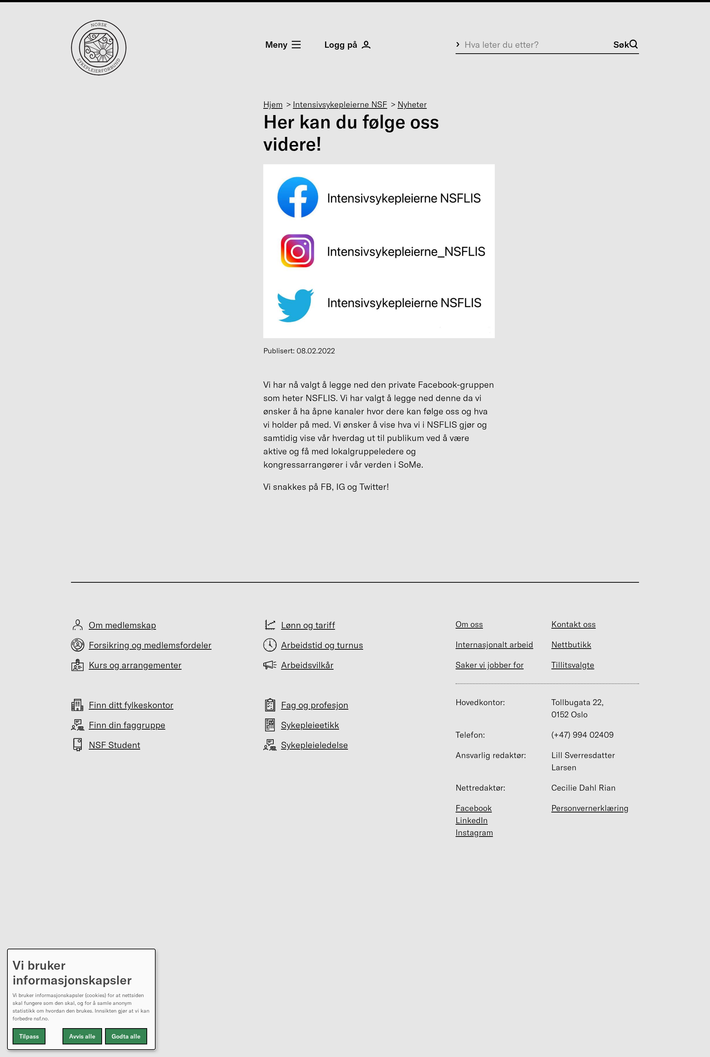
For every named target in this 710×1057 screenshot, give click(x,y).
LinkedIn (472, 820)
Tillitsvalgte (572, 665)
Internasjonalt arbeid (494, 644)
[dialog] (81, 999)
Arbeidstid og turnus (322, 644)
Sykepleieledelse (314, 744)
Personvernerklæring (590, 808)
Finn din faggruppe (127, 724)
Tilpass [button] (29, 1036)
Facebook (474, 808)
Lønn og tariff (308, 624)
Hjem (273, 104)
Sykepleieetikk (310, 724)
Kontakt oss (573, 624)
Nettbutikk (571, 644)
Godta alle (126, 1036)
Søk (621, 44)
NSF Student (114, 744)
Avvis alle (82, 1036)
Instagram (474, 832)
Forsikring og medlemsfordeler (150, 644)
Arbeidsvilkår (307, 664)
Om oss (469, 624)
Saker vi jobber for (490, 665)
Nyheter (412, 104)
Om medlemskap (122, 624)
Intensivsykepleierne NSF (340, 104)
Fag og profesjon (314, 704)
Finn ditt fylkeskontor (131, 704)
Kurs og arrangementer (135, 664)
